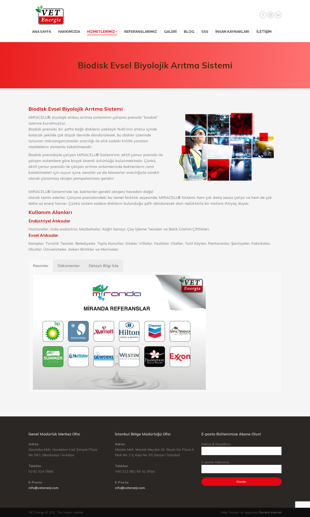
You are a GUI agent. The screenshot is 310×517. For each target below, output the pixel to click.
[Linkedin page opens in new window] (278, 15)
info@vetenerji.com (43, 488)
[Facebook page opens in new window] (263, 15)
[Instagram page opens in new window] (270, 15)
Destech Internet (270, 512)
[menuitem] (41, 32)
